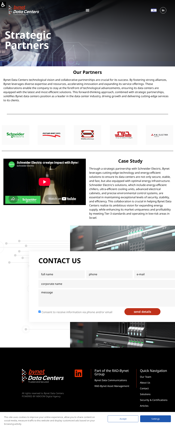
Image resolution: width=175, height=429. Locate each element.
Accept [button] (123, 418)
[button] (87, 10)
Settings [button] (155, 418)
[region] (87, 135)
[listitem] (16, 135)
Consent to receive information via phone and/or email (77, 312)
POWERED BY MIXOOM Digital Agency (41, 396)
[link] (163, 10)
